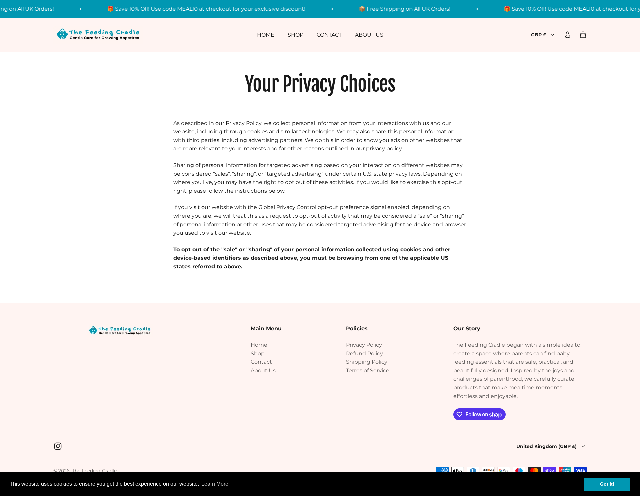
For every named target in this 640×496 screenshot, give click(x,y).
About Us (369, 34)
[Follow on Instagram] (57, 446)
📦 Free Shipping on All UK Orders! (394, 9)
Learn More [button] (214, 484)
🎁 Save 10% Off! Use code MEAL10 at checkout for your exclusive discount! (196, 9)
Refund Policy (364, 353)
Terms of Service (367, 370)
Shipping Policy (366, 362)
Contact (329, 34)
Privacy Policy (364, 345)
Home (265, 34)
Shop (295, 34)
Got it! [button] (607, 484)
